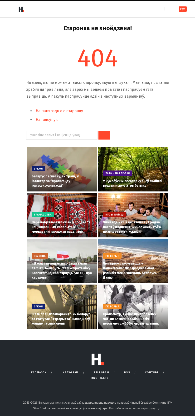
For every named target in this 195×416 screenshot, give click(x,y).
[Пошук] (169, 9)
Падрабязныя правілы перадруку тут (135, 408)
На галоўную (47, 119)
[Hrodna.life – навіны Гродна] (21, 9)
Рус (182, 9)
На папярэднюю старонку (59, 111)
